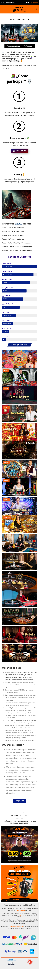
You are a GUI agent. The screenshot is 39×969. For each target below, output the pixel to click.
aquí (20, 915)
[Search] (37, 9)
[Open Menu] (3, 9)
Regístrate (34, 2)
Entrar (27, 2)
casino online (20, 910)
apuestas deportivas (16, 926)
